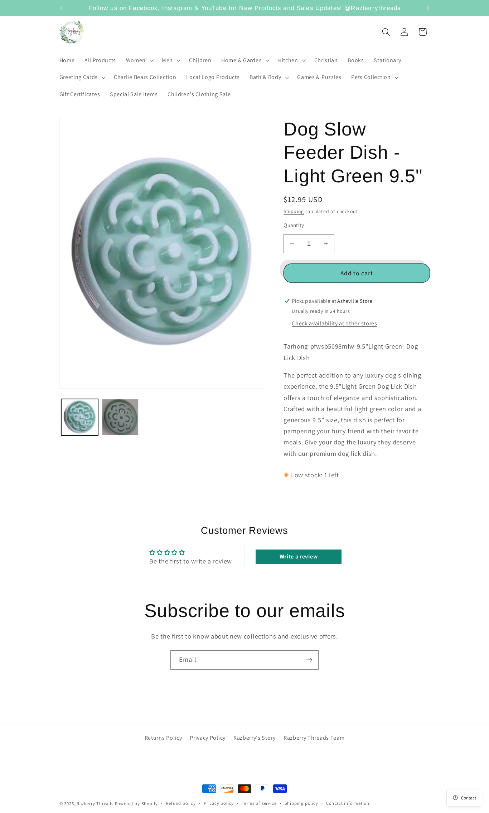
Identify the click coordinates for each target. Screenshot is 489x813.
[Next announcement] (428, 8)
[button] (139, 60)
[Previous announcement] (61, 8)
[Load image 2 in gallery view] (120, 417)
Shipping (294, 211)
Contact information (347, 803)
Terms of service (259, 803)
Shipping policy (301, 803)
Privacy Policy (208, 738)
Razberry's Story (254, 738)
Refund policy (180, 803)
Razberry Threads (95, 803)
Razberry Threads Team (314, 738)
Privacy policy (219, 803)
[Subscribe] (309, 660)
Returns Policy (163, 738)
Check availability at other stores (334, 323)
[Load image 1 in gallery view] (79, 417)
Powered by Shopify (136, 803)
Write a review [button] (299, 557)
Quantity (294, 225)
